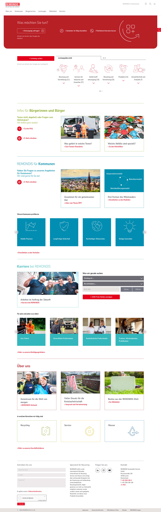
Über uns (9, 11)
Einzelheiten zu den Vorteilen (28, 252)
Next (145, 232)
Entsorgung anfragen (31, 31)
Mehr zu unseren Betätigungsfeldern (31, 352)
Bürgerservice (30, 11)
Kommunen (19, 11)
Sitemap (124, 510)
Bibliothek (53, 11)
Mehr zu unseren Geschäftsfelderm (31, 448)
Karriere (62, 11)
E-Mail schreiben (30, 138)
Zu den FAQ (28, 128)
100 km (138, 289)
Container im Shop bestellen (76, 31)
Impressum (85, 510)
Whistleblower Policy (113, 510)
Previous (16, 232)
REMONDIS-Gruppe (135, 510)
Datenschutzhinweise (35, 491)
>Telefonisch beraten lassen (105, 31)
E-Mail (124, 485)
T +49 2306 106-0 (126, 480)
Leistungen (42, 11)
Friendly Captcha (42, 500)
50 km (126, 289)
